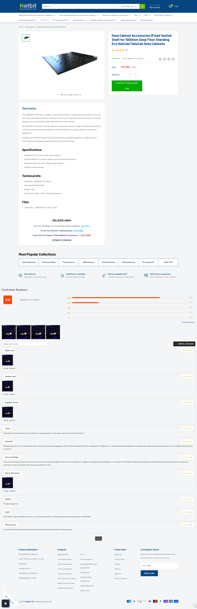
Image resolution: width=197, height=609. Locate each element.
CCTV (43, 20)
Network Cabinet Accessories (115, 15)
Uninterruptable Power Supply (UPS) (88, 566)
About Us (118, 555)
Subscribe (149, 573)
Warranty (118, 574)
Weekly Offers (63, 555)
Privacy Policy (120, 559)
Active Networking (27, 20)
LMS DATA (116, 59)
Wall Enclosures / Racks (66, 583)
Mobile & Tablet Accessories (103, 20)
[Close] (19, 602)
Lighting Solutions (129, 20)
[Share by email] (173, 59)
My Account (155, 7)
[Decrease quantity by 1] (123, 74)
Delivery (118, 569)
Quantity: (116, 75)
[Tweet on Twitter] (168, 59)
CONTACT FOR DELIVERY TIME (127, 86)
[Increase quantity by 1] (135, 74)
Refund (117, 564)
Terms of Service (121, 579)
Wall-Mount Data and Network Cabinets (36, 15)
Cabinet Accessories (65, 588)
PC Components (60, 20)
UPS (146, 15)
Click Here (85, 226)
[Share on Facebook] (160, 59)
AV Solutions (78, 20)
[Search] (142, 6)
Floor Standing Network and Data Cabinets (77, 15)
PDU (136, 15)
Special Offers (147, 20)
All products (29, 27)
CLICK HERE (78, 231)
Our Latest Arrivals (64, 559)
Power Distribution (108, 262)
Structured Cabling (162, 15)
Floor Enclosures (69, 262)
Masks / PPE (168, 262)
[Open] (5, 603)
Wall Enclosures (88, 262)
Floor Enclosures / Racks (67, 579)
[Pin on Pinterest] (164, 59)
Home (21, 27)
